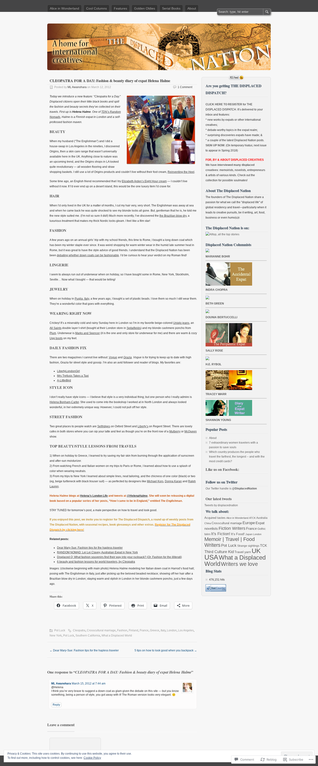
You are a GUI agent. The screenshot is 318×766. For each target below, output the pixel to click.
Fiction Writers (232, 528)
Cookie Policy (92, 757)
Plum (53, 333)
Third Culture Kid (219, 552)
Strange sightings (248, 545)
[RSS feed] (236, 77)
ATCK (252, 517)
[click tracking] (216, 590)
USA (211, 557)
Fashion (122, 630)
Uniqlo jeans (181, 323)
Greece (154, 630)
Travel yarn (242, 552)
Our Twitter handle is (231, 488)
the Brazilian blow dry (172, 215)
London (172, 630)
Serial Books (171, 8)
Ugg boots (56, 338)
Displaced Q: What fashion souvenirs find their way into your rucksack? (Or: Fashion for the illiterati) (119, 557)
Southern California (87, 635)
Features (120, 8)
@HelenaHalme (137, 495)
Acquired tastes (215, 518)
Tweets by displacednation (221, 505)
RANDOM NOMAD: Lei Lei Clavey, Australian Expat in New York (97, 552)
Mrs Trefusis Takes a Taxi (73, 375)
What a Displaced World (116, 635)
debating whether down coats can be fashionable (88, 255)
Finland (133, 630)
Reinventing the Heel (181, 172)
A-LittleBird (64, 380)
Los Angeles (186, 630)
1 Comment (185, 87)
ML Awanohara (77, 87)
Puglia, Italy (82, 298)
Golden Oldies (144, 8)
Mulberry (174, 431)
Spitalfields (134, 328)
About (191, 8)
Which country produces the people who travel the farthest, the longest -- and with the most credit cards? (237, 456)
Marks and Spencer (87, 333)
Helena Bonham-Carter (64, 402)
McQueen (190, 431)
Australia (261, 518)
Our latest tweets (219, 498)
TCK (263, 545)
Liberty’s (143, 426)
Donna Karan (173, 481)
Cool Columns (96, 8)
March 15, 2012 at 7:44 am (88, 683)
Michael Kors (155, 481)
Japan (248, 534)
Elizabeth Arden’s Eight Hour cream (144, 181)
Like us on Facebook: (222, 469)
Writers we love (239, 564)
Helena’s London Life (94, 495)
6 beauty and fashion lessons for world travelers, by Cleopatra (96, 561)
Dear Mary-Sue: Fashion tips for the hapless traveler (90, 547)
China (207, 523)
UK (256, 550)
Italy (163, 630)
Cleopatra (79, 630)
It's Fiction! (220, 534)
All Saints (55, 328)
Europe (249, 523)
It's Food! (238, 534)
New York (56, 635)
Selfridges (103, 426)
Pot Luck (59, 630)
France (144, 630)
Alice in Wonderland (64, 8)
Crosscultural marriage (101, 630)
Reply (56, 704)
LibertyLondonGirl (68, 371)
